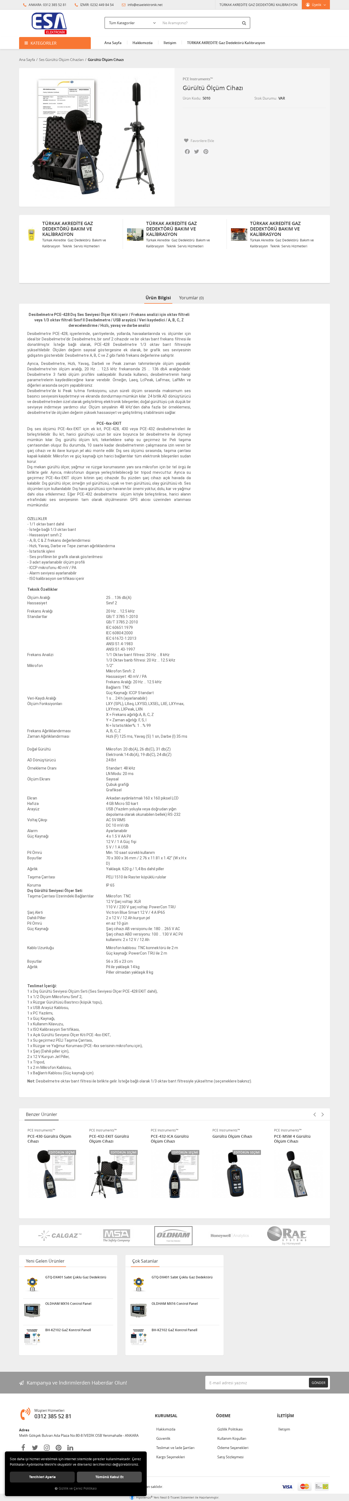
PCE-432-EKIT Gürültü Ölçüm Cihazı (47, 1139)
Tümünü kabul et (109, 1477)
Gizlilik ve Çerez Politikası (78, 1488)
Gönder (318, 1382)
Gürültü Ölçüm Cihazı (171, 1136)
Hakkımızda (143, 42)
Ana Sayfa (113, 42)
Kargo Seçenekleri (170, 1456)
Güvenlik (163, 1438)
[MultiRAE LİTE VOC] (288, 1235)
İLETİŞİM (285, 1416)
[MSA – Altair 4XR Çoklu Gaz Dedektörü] (117, 1235)
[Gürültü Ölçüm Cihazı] (94, 136)
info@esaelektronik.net (145, 4)
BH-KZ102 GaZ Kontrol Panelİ (68, 1330)
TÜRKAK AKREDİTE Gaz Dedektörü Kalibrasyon (226, 42)
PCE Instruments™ (198, 78)
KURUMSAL (166, 1416)
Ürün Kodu (191, 98)
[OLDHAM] (174, 1235)
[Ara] (244, 23)
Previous (314, 1114)
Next (322, 1114)
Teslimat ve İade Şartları (175, 1447)
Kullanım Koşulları (231, 1438)
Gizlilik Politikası (230, 1429)
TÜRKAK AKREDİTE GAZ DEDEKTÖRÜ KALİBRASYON (258, 4)
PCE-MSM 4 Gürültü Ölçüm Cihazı (230, 1139)
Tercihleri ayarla (42, 1477)
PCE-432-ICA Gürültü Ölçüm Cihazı (108, 1139)
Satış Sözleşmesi (230, 1456)
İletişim (170, 42)
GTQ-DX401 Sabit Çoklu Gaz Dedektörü (75, 1277)
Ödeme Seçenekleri (232, 1447)
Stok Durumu (265, 98)
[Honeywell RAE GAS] (231, 1235)
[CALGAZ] (61, 1235)
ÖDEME (223, 1416)
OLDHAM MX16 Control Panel (68, 1304)
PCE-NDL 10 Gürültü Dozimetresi (292, 1139)
